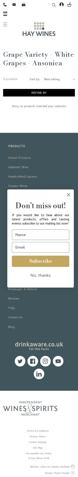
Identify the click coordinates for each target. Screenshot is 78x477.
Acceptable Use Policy (39, 453)
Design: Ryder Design (57, 473)
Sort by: (35, 79)
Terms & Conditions (38, 431)
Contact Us (15, 317)
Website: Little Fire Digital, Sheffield (50, 467)
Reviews (13, 298)
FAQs (11, 308)
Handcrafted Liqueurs (23, 176)
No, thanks (40, 275)
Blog (11, 327)
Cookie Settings (38, 442)
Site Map (38, 448)
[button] (55, 4)
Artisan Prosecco (19, 158)
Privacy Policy (38, 436)
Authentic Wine (18, 167)
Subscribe (40, 261)
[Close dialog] (68, 194)
